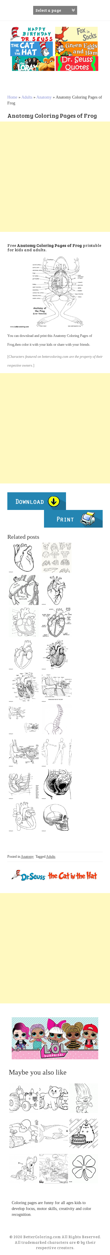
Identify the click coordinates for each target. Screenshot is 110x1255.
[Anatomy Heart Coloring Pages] (24, 590)
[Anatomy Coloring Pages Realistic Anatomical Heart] (56, 590)
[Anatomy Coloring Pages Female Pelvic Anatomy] (56, 784)
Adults (26, 97)
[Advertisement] (55, 177)
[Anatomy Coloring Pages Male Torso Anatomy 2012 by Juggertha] (56, 557)
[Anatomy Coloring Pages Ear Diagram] (56, 687)
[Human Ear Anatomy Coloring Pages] (24, 719)
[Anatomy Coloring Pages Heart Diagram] (56, 622)
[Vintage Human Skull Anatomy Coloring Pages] (56, 816)
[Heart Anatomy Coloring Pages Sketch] (24, 687)
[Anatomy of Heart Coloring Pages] (56, 655)
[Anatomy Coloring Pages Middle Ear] (24, 752)
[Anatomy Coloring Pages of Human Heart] (24, 816)
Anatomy (44, 97)
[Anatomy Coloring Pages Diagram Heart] (24, 655)
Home (12, 97)
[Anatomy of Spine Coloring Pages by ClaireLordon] (56, 719)
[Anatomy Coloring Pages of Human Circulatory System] (24, 557)
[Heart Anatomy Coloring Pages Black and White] (24, 622)
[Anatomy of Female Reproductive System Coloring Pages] (24, 784)
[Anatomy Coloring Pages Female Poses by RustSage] (56, 752)
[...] (25, 1099)
